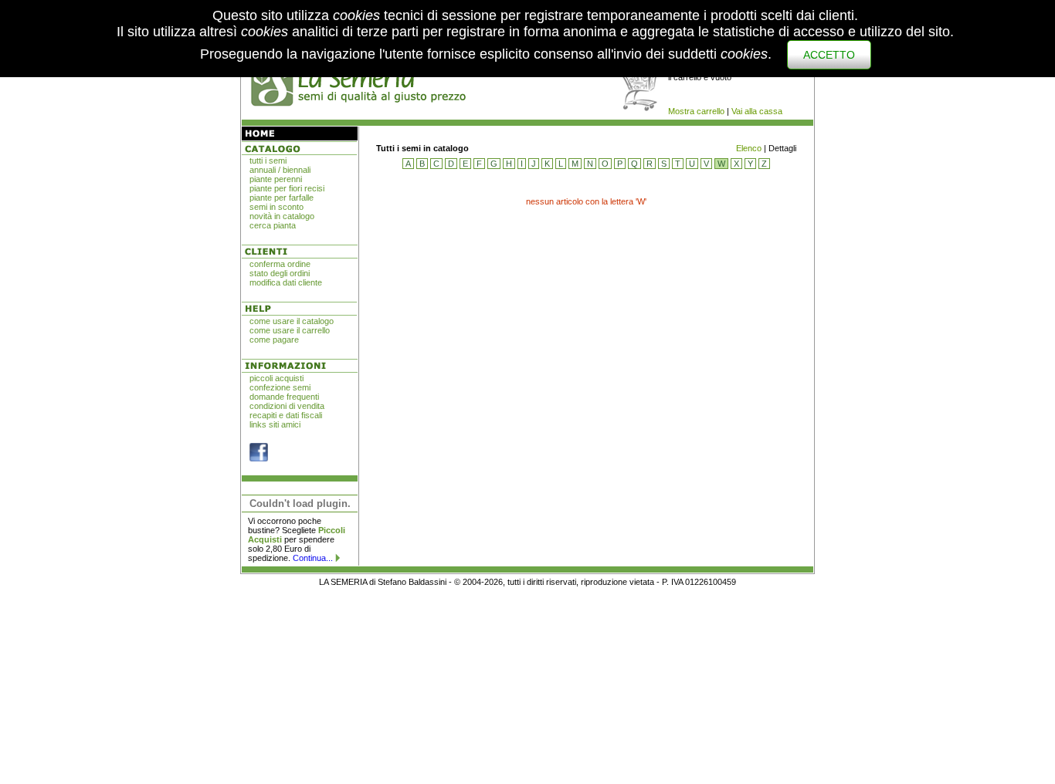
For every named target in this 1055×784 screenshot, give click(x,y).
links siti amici (274, 424)
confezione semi (279, 387)
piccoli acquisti (276, 378)
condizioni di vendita (286, 406)
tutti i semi (268, 160)
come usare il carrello (289, 330)
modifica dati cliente (285, 282)
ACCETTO (829, 55)
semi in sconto (276, 206)
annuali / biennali (279, 169)
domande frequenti (284, 396)
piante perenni (275, 179)
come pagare (274, 339)
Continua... (313, 558)
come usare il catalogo (291, 321)
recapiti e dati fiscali (285, 415)
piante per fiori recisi (286, 188)
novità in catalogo (281, 216)
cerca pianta (272, 225)
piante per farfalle (281, 197)
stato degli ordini (279, 273)
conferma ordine (279, 264)
